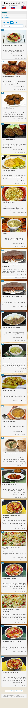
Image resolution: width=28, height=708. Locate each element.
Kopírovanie (5, 696)
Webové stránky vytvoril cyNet (17, 696)
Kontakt (17, 695)
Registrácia (7, 17)
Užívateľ (6, 15)
